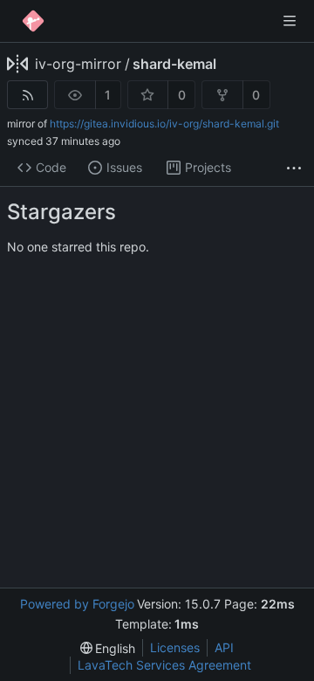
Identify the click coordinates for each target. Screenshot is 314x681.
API (224, 647)
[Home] (33, 21)
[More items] (294, 168)
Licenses (175, 647)
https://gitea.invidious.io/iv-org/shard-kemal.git (164, 123)
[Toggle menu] (289, 21)
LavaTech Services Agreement (164, 664)
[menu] (108, 648)
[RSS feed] (27, 94)
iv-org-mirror (78, 63)
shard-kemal (174, 63)
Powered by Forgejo (77, 603)
